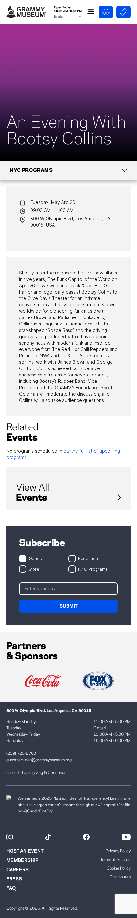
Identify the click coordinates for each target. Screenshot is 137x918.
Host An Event (25, 851)
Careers (17, 870)
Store (34, 568)
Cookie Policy (119, 868)
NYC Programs (93, 568)
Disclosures (120, 877)
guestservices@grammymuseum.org (39, 760)
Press (14, 879)
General (37, 558)
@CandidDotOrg (38, 811)
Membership (22, 860)
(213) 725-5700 (21, 753)
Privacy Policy (118, 851)
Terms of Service (115, 860)
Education (88, 558)
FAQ (11, 888)
